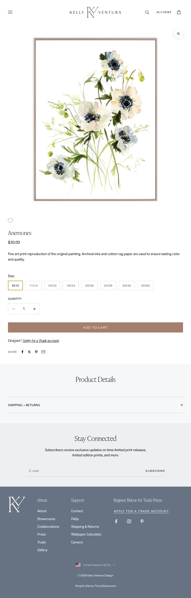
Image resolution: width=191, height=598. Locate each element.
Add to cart (95, 327)
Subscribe (155, 470)
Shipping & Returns (85, 527)
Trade (41, 542)
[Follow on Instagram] (129, 521)
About (42, 511)
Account (164, 12)
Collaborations (48, 527)
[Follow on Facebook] (116, 521)
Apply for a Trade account (41, 340)
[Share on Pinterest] (36, 352)
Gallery (42, 550)
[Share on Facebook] (22, 352)
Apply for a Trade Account (141, 511)
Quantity (15, 298)
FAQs (75, 519)
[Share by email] (43, 352)
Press (41, 534)
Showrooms (46, 519)
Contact (77, 511)
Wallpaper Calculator (86, 534)
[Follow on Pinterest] (142, 521)
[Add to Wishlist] (12, 220)
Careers (77, 542)
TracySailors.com (105, 586)
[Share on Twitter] (29, 352)
